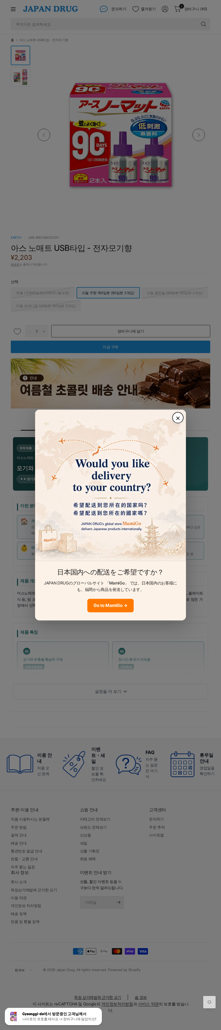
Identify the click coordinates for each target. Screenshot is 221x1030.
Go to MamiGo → (110, 605)
